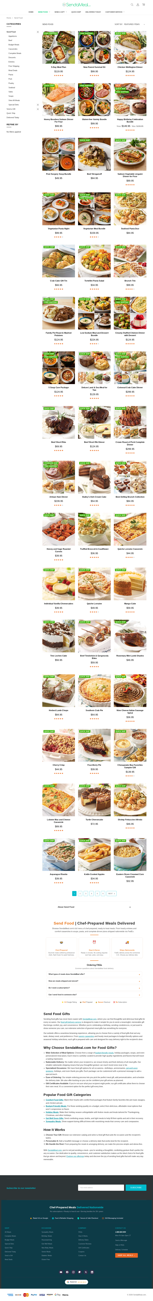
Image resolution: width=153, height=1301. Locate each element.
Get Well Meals (47, 1244)
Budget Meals (13, 45)
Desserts (12, 57)
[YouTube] (61, 1272)
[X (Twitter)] (86, 1272)
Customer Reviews (84, 1244)
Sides (10, 92)
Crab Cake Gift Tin (58, 281)
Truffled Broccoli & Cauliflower (94, 549)
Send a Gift (60, 12)
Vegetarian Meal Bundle (94, 229)
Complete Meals (14, 53)
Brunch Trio (130, 281)
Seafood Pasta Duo (130, 229)
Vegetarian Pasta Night (58, 229)
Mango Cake (130, 604)
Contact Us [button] (120, 1228)
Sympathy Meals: (53, 1121)
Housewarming (47, 1240)
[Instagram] (73, 1272)
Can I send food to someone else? (63, 994)
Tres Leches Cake (58, 656)
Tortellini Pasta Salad (94, 281)
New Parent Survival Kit (94, 67)
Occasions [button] (46, 1228)
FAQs (80, 1232)
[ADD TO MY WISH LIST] (70, 43)
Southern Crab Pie (94, 710)
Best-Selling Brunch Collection (130, 497)
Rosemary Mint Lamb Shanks (130, 656)
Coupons (81, 1252)
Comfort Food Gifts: (55, 1100)
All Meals (8, 1232)
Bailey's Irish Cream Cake (94, 497)
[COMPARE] (70, 39)
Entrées (11, 62)
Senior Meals (46, 1252)
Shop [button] (7, 1228)
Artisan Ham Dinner (58, 497)
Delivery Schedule (121, 1250)
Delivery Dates (83, 1240)
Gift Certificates (83, 1248)
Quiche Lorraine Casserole (130, 549)
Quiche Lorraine (94, 604)
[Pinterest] (79, 1272)
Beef (10, 40)
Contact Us (82, 1255)
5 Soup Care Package (59, 388)
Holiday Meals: (52, 1112)
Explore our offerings (75, 1156)
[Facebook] (67, 1272)
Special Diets (13, 105)
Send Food (43, 12)
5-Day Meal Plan (58, 67)
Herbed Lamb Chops (58, 710)
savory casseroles (86, 1036)
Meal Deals (12, 70)
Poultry (11, 83)
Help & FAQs (119, 1245)
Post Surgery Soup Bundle (58, 174)
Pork (10, 79)
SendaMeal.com (89, 1019)
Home (31, 12)
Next (110, 893)
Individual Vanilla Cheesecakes (58, 604)
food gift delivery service (71, 1022)
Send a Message (121, 1240)
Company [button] (82, 1228)
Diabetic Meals (47, 1255)
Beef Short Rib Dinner (94, 442)
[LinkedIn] (92, 1272)
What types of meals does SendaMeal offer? (67, 974)
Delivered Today (93, 12)
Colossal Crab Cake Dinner (130, 388)
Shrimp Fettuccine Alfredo (130, 820)
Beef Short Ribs (58, 442)
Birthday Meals (47, 1236)
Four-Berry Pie (94, 765)
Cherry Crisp (59, 765)
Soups (11, 96)
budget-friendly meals (104, 1053)
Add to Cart (58, 58)
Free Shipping (13, 66)
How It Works (83, 1236)
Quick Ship (76, 12)
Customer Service (114, 12)
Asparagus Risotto (58, 874)
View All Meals (14, 100)
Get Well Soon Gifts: (55, 1118)
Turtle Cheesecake (94, 820)
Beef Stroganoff (94, 174)
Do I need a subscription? (59, 988)
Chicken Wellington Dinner (130, 67)
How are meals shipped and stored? (63, 981)
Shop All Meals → (126, 1255)
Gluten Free (46, 1259)
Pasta (10, 75)
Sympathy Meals (47, 1232)
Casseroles (12, 49)
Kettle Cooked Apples (94, 874)
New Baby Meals (47, 1248)
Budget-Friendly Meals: (56, 1106)
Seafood (11, 88)
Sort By (119, 24)
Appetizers (12, 36)
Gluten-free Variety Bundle (94, 119)
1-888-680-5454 (120, 1232)
